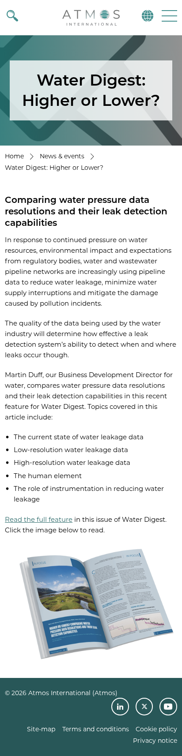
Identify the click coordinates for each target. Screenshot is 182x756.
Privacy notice (155, 741)
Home (14, 156)
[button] (168, 16)
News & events (62, 156)
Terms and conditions (95, 729)
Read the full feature (38, 519)
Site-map (41, 729)
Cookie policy (156, 729)
